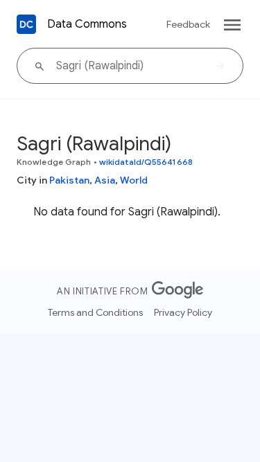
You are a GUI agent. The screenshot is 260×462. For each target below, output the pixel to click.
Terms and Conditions (95, 312)
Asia (104, 180)
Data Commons (87, 24)
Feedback (188, 24)
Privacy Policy (183, 312)
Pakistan (69, 180)
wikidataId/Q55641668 (146, 162)
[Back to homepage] (26, 24)
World (134, 180)
